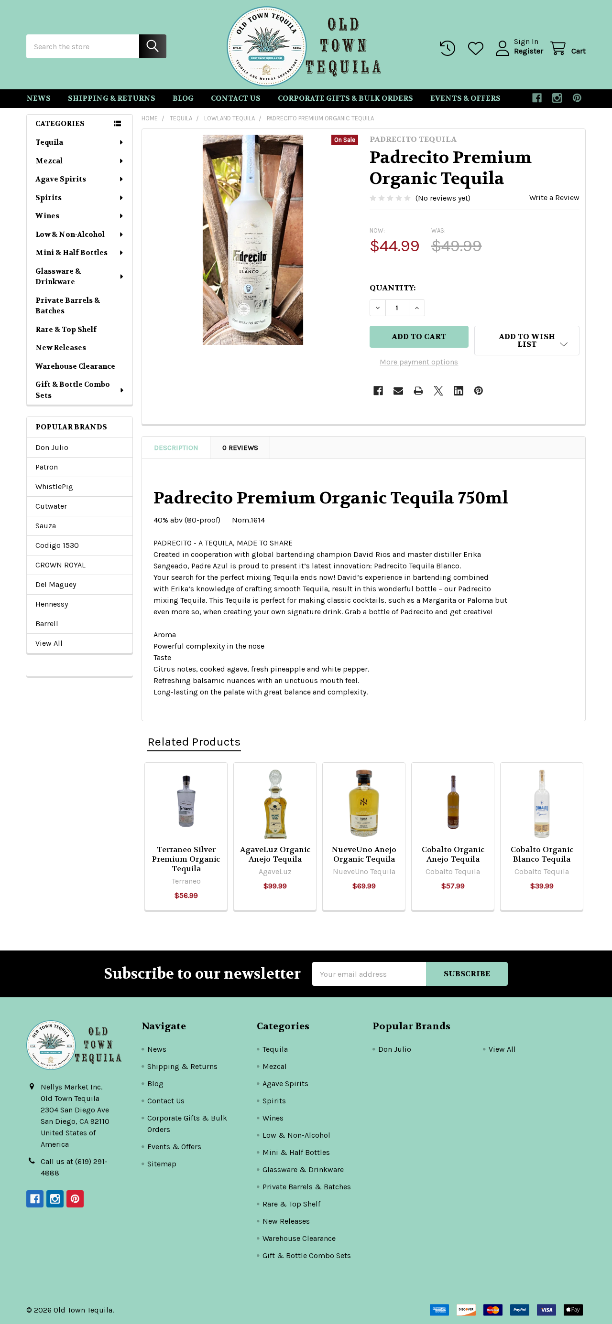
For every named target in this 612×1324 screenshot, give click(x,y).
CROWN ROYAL (60, 564)
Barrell (46, 623)
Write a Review (554, 197)
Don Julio (51, 447)
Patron (46, 466)
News (38, 98)
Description (176, 447)
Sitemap (161, 1163)
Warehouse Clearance (75, 366)
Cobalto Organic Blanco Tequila (542, 854)
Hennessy (51, 604)
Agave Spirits (60, 179)
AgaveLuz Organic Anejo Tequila (275, 854)
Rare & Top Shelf (66, 329)
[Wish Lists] (478, 48)
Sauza (45, 525)
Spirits (48, 198)
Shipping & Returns (111, 98)
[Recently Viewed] (449, 48)
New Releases (60, 347)
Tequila (49, 142)
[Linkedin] (458, 390)
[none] (253, 240)
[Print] (418, 390)
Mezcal (49, 161)
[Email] (398, 390)
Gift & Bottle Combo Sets (72, 390)
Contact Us (236, 98)
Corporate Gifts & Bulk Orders (345, 98)
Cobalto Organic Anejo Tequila (453, 854)
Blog (183, 98)
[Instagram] (557, 98)
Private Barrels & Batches (67, 306)
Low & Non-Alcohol (70, 234)
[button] (526, 340)
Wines (47, 216)
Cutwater (51, 506)
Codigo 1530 (57, 545)
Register (528, 50)
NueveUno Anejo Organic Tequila (364, 854)
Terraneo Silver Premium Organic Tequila (186, 859)
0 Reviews (240, 447)
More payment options (419, 361)
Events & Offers (465, 98)
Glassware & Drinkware (58, 277)
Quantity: (392, 288)
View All (49, 643)
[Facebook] (537, 98)
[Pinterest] (577, 98)
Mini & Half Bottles (71, 252)
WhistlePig (54, 486)
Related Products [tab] (194, 741)
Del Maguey (55, 584)
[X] (438, 390)
